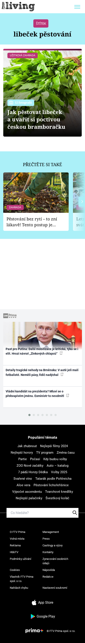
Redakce (47, 576)
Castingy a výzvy (52, 545)
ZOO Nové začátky (30, 466)
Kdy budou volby (55, 459)
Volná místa (17, 538)
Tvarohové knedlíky (59, 492)
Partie (22, 459)
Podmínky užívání (20, 558)
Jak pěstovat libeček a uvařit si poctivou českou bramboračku (36, 119)
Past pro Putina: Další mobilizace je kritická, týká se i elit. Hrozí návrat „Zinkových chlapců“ (42, 351)
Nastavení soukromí (54, 587)
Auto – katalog (57, 466)
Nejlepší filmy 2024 (54, 446)
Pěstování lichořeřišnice (51, 485)
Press (46, 538)
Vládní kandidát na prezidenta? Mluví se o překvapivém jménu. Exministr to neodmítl (35, 394)
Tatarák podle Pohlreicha (53, 479)
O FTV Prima (17, 532)
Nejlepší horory (22, 453)
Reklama (15, 545)
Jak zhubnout (27, 446)
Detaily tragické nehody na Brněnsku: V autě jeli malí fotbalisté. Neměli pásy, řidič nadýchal (42, 372)
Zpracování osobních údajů (55, 561)
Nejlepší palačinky (29, 498)
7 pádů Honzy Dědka (33, 472)
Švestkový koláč (57, 498)
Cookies (15, 570)
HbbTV (14, 552)
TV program (44, 453)
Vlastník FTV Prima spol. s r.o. (21, 579)
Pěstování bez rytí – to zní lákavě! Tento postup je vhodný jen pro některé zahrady (32, 222)
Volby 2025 (59, 472)
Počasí (35, 459)
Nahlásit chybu (19, 587)
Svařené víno (23, 479)
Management (50, 532)
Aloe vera (23, 485)
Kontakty (47, 552)
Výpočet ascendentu (27, 492)
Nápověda (48, 570)
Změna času (66, 453)
